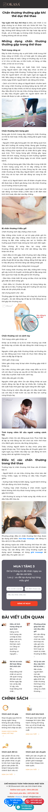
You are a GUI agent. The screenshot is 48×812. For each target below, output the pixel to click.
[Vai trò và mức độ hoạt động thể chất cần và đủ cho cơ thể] (4, 661)
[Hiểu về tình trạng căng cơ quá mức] (4, 624)
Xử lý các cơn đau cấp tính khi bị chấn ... (39, 663)
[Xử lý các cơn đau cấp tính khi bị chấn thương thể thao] (28, 661)
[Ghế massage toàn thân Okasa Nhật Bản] (11, 4)
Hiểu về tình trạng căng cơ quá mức (16, 626)
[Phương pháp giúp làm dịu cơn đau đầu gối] (28, 624)
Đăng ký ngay (24, 603)
